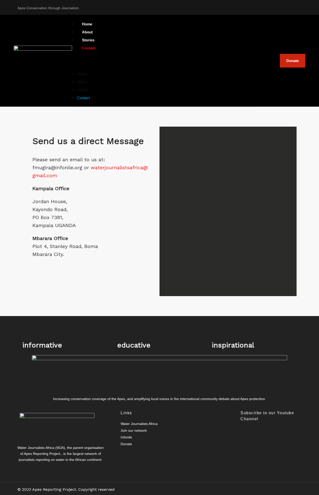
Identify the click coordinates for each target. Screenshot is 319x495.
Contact (89, 48)
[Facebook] (128, 453)
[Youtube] (295, 6)
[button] (165, 61)
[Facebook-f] (257, 6)
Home (82, 74)
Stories (82, 90)
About (81, 82)
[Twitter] (276, 6)
